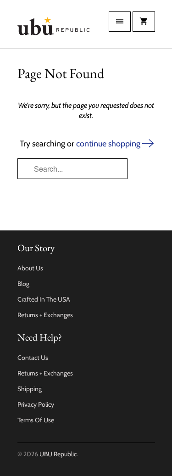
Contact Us (32, 357)
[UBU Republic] (54, 28)
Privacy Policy (35, 404)
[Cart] (144, 21)
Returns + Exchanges (45, 315)
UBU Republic (58, 454)
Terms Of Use (35, 420)
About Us (30, 268)
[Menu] (120, 21)
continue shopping (109, 144)
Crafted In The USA (43, 299)
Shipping (29, 389)
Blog (23, 284)
